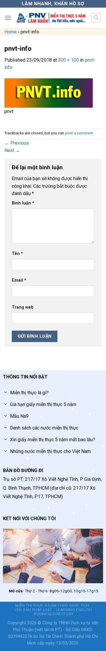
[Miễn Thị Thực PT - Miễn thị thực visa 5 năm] (51, 18)
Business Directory (54, 614)
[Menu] (7, 18)
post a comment (79, 133)
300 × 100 (68, 60)
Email (19, 280)
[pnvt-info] (48, 92)
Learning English (74, 610)
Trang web (23, 307)
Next (12, 150)
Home (10, 32)
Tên (17, 253)
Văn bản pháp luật (33, 610)
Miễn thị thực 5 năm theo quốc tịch (52, 605)
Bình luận (23, 203)
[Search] (96, 18)
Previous (16, 143)
